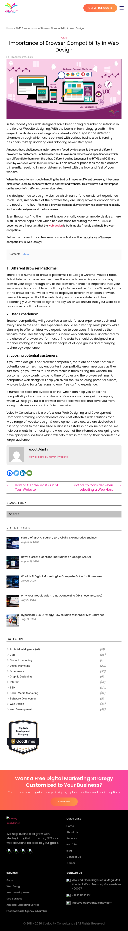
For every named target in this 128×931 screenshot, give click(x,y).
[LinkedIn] (23, 851)
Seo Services (14, 898)
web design (55, 225)
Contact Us (73, 856)
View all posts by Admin (42, 456)
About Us (72, 832)
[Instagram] (16, 851)
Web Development (21, 709)
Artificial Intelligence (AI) (25, 649)
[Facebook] (10, 473)
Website (63, 456)
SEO (12, 687)
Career (70, 863)
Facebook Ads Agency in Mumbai (26, 911)
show (26, 254)
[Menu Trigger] (121, 8)
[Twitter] (16, 473)
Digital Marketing (20, 665)
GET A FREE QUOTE (100, 8)
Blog (69, 850)
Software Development (23, 698)
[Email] (29, 473)
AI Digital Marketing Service (23, 904)
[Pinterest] (30, 851)
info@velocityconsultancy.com (92, 903)
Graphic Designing (21, 676)
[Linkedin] (23, 473)
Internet (14, 682)
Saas (9, 880)
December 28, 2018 (22, 57)
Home (10, 28)
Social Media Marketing (24, 693)
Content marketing (21, 660)
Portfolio (71, 844)
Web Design (17, 704)
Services (71, 838)
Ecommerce (17, 671)
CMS (18, 28)
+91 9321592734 (82, 895)
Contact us (64, 801)
